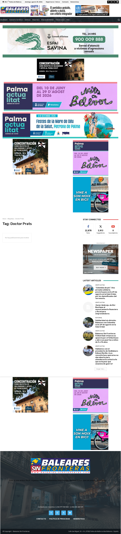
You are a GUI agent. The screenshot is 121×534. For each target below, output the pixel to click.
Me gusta (88, 225)
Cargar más (100, 369)
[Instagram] (111, 2)
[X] (114, 2)
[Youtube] (117, 2)
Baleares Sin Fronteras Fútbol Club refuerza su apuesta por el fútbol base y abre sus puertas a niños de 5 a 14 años (106, 338)
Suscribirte (113, 225)
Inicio (4, 219)
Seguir (100, 225)
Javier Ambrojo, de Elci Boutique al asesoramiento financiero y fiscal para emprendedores (106, 309)
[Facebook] (108, 2)
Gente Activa (100, 285)
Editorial (98, 317)
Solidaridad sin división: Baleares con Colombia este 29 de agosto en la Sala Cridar (105, 323)
